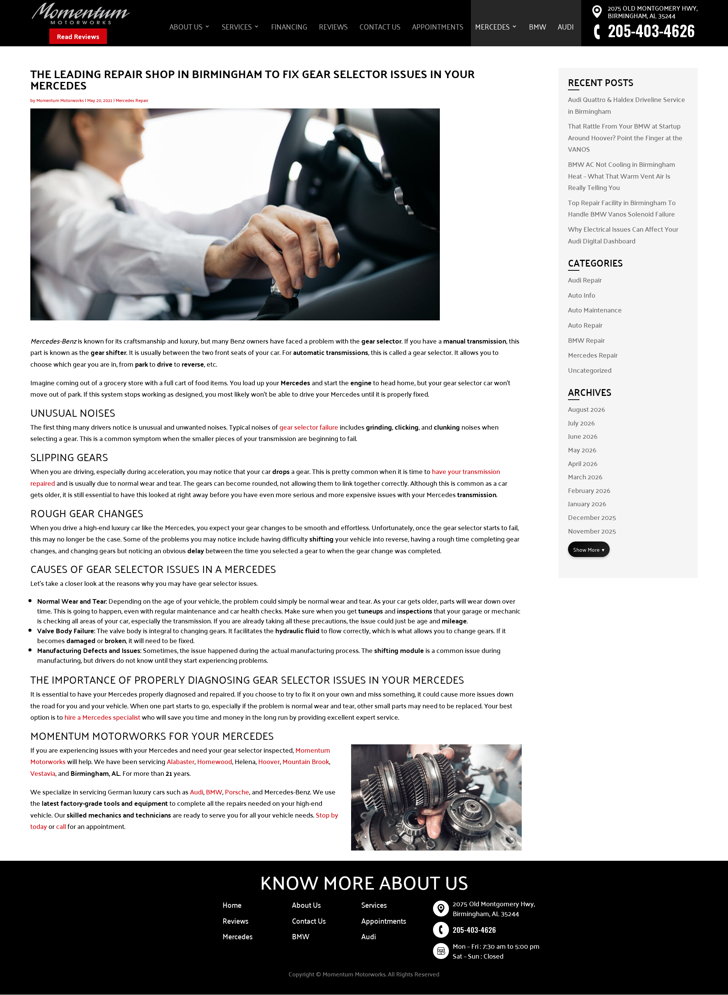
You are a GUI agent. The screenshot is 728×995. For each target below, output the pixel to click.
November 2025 (592, 530)
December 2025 (592, 517)
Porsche (237, 791)
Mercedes (492, 28)
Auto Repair (585, 325)
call (61, 826)
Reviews (333, 28)
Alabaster (181, 761)
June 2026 (583, 436)
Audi (566, 28)
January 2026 (587, 503)
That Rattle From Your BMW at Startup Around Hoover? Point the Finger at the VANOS (625, 137)
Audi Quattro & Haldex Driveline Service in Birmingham (626, 105)
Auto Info (581, 295)
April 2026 (583, 463)
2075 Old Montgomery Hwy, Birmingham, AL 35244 (653, 11)
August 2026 (586, 409)
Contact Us (379, 28)
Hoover (269, 761)
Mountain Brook (305, 761)
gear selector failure (308, 427)
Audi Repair (585, 279)
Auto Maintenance (595, 309)
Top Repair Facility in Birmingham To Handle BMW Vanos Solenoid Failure (622, 208)
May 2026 (582, 449)
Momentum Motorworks (60, 100)
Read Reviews (78, 36)
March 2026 (585, 476)
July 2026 (581, 422)
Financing (289, 28)
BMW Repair (586, 340)
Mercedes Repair (132, 100)
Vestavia (42, 773)
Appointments (437, 28)
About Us (185, 28)
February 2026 (589, 490)
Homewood (214, 761)
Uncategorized (590, 370)
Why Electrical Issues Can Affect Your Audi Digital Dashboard (623, 235)
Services (237, 28)
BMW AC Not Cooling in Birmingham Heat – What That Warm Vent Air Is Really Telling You (621, 175)
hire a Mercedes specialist (102, 717)
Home (232, 904)
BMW (537, 28)
